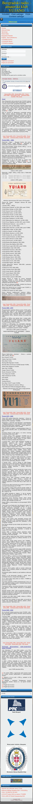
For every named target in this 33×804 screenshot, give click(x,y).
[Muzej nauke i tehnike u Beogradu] (17, 743)
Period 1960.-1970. (20, 94)
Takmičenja (4, 32)
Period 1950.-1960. (9, 94)
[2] (21, 143)
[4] (17, 282)
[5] (13, 355)
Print (27, 81)
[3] (27, 161)
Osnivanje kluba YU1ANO (16, 137)
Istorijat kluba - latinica (10, 79)
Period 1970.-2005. (21, 136)
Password (4, 53)
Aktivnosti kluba (6, 30)
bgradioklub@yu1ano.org (25, 22)
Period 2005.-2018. (15, 95)
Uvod (4, 136)
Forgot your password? (8, 62)
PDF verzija (19, 96)
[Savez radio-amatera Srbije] (16, 782)
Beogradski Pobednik (7, 35)
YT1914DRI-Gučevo (7, 39)
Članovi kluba (5, 33)
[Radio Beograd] (17, 710)
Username (4, 49)
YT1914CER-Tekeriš (7, 41)
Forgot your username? (8, 60)
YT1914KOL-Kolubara (7, 43)
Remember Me (5, 57)
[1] (7, 110)
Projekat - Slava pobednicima (9, 37)
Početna (4, 28)
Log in (4, 58)
